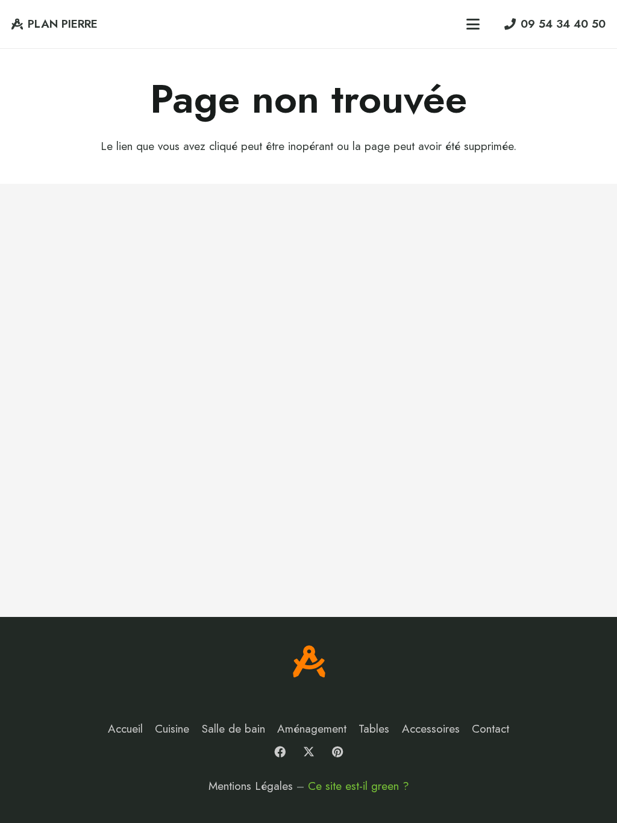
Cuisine (172, 729)
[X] (308, 751)
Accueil (125, 729)
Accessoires (431, 729)
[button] (472, 24)
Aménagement (311, 729)
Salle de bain (233, 729)
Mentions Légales (250, 786)
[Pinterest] (337, 751)
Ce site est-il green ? (358, 786)
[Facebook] (280, 751)
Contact (490, 729)
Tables (374, 729)
